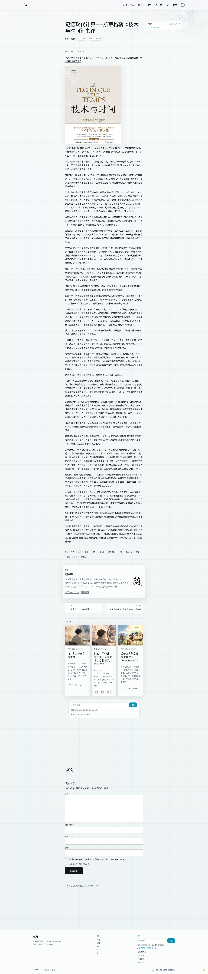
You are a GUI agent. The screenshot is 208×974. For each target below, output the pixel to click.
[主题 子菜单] (135, 5)
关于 (98, 950)
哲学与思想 (82, 38)
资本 (137, 552)
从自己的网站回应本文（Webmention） (85, 886)
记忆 (75, 557)
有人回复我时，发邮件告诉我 (78, 864)
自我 (102, 692)
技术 (86, 552)
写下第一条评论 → (154, 27)
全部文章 (141, 962)
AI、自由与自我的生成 (76, 655)
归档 (98, 946)
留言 (98, 953)
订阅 (133, 705)
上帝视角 (109, 692)
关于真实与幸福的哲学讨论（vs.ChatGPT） (130, 657)
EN (182, 5)
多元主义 (136, 688)
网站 (67, 848)
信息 (68, 557)
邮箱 (67, 836)
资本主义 (129, 552)
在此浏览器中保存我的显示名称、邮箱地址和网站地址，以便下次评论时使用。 (97, 859)
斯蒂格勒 (111, 552)
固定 (170, 24)
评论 (67, 794)
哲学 (72, 552)
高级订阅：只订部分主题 (81, 715)
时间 (120, 552)
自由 (81, 685)
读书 (79, 552)
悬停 (175, 24)
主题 (98, 939)
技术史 (102, 552)
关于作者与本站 (72, 592)
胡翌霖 (73, 39)
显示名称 (69, 825)
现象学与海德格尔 (95, 38)
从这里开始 (141, 952)
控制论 (83, 557)
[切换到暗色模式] (204, 970)
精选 (98, 943)
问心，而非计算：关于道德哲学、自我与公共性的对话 (103, 659)
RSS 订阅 (141, 955)
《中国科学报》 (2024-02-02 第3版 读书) (94, 57)
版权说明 (85, 592)
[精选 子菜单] (143, 5)
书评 (93, 552)
